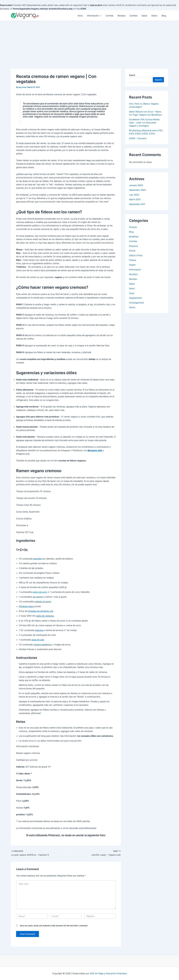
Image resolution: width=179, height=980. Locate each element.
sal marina (38, 596)
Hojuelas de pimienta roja (40, 611)
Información (93, 15)
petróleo (37, 558)
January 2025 (136, 185)
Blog (164, 15)
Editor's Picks (136, 255)
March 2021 (135, 199)
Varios (154, 15)
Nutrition (133, 274)
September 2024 (137, 190)
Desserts (133, 246)
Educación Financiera (116, 973)
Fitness (132, 260)
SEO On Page (96, 973)
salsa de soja (37, 639)
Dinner (132, 250)
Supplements (135, 298)
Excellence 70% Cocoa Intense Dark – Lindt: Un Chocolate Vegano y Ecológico (144, 122)
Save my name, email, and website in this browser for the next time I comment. (54, 925)
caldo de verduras (45, 615)
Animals (133, 227)
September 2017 (137, 204)
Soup (131, 293)
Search (132, 75)
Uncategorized (136, 302)
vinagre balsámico (42, 644)
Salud (144, 15)
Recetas (121, 15)
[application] (100, 15)
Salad (132, 283)
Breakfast (134, 236)
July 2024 (134, 194)
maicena (39, 630)
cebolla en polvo (43, 601)
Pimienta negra (26, 606)
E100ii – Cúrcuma (137, 138)
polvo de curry (40, 592)
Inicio (80, 15)
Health (132, 265)
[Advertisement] (89, 40)
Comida (109, 15)
